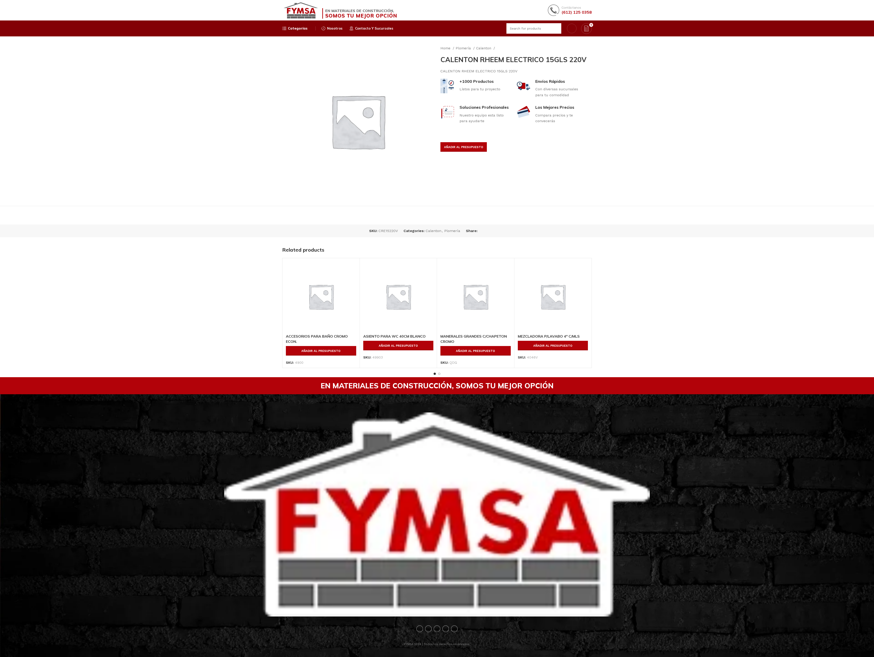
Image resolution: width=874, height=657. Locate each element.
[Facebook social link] (481, 231)
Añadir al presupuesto (463, 147)
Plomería (464, 48)
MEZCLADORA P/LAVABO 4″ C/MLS (549, 336)
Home (446, 48)
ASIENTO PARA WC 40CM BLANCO (394, 336)
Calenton (484, 48)
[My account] (572, 28)
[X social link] (486, 231)
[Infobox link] (570, 10)
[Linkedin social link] (497, 231)
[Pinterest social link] (491, 231)
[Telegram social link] (502, 231)
